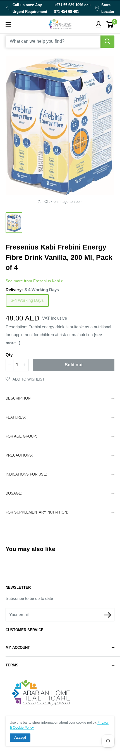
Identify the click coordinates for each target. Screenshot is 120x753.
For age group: (21, 436)
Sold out (74, 364)
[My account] (98, 24)
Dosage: (14, 493)
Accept (20, 737)
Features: (16, 417)
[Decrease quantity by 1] (9, 365)
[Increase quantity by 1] (24, 365)
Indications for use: (26, 474)
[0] (109, 24)
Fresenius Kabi (46, 281)
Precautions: (19, 455)
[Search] (107, 41)
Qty (9, 354)
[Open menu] (8, 24)
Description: (19, 398)
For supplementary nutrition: (37, 512)
